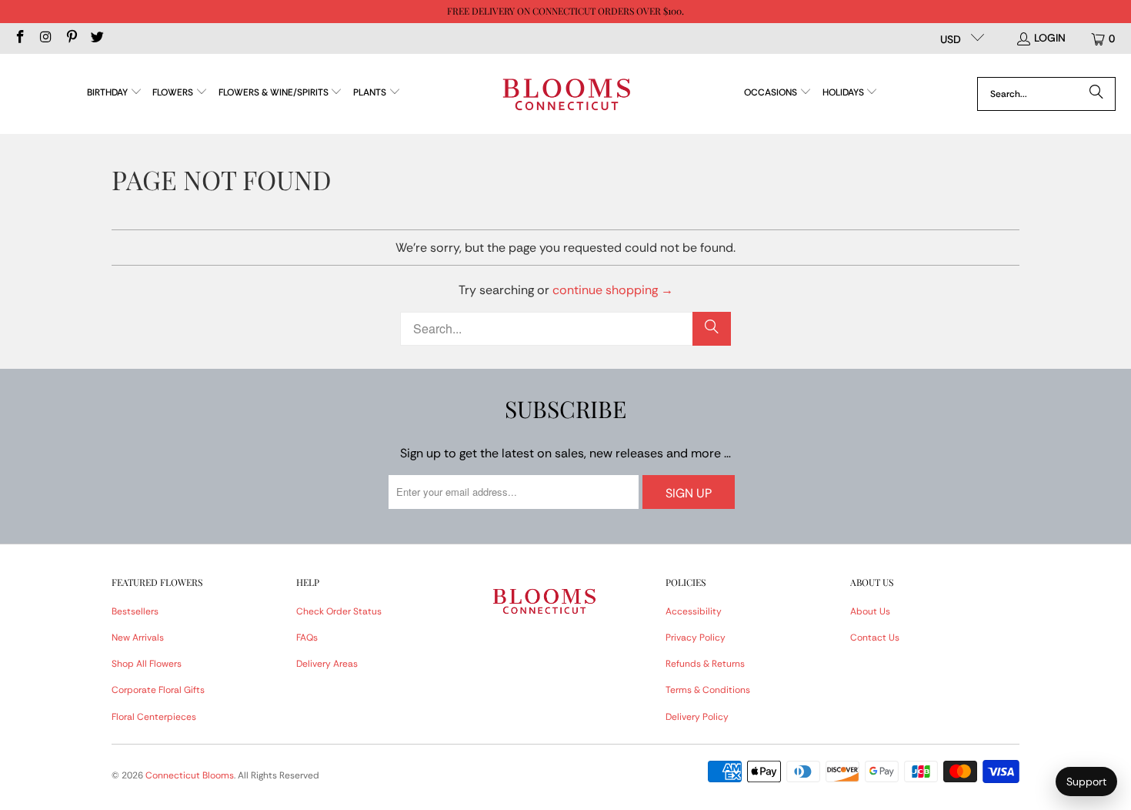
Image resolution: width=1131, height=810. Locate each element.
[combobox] (1046, 94)
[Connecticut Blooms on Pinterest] (70, 38)
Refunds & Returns (705, 664)
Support (1086, 781)
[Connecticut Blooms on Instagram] (45, 38)
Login (1050, 38)
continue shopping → (612, 290)
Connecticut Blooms (189, 775)
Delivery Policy (697, 717)
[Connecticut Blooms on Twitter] (97, 38)
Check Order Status (339, 611)
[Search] (1096, 94)
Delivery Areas (327, 664)
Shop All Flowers (147, 664)
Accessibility (694, 611)
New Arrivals (138, 637)
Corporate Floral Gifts (158, 690)
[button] (114, 93)
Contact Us (874, 637)
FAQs (307, 637)
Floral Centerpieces (154, 717)
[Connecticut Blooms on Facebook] (19, 38)
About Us (870, 611)
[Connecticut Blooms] (567, 94)
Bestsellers (135, 611)
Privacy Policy (696, 637)
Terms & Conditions (708, 690)
